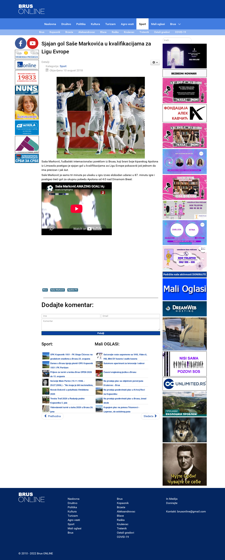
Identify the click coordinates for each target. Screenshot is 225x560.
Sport (63, 66)
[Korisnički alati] (155, 62)
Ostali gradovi (125, 532)
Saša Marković (57, 290)
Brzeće (121, 507)
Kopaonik (123, 503)
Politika (72, 507)
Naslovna (73, 498)
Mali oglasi (74, 528)
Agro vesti (74, 520)
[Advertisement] (27, 217)
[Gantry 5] (31, 497)
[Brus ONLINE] (31, 9)
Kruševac (122, 524)
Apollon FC (72, 290)
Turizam (73, 515)
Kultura (72, 511)
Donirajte (171, 503)
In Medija (172, 498)
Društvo (72, 503)
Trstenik (122, 528)
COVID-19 (123, 537)
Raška (121, 520)
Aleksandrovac (126, 511)
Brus (45, 290)
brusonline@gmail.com (191, 511)
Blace (120, 515)
